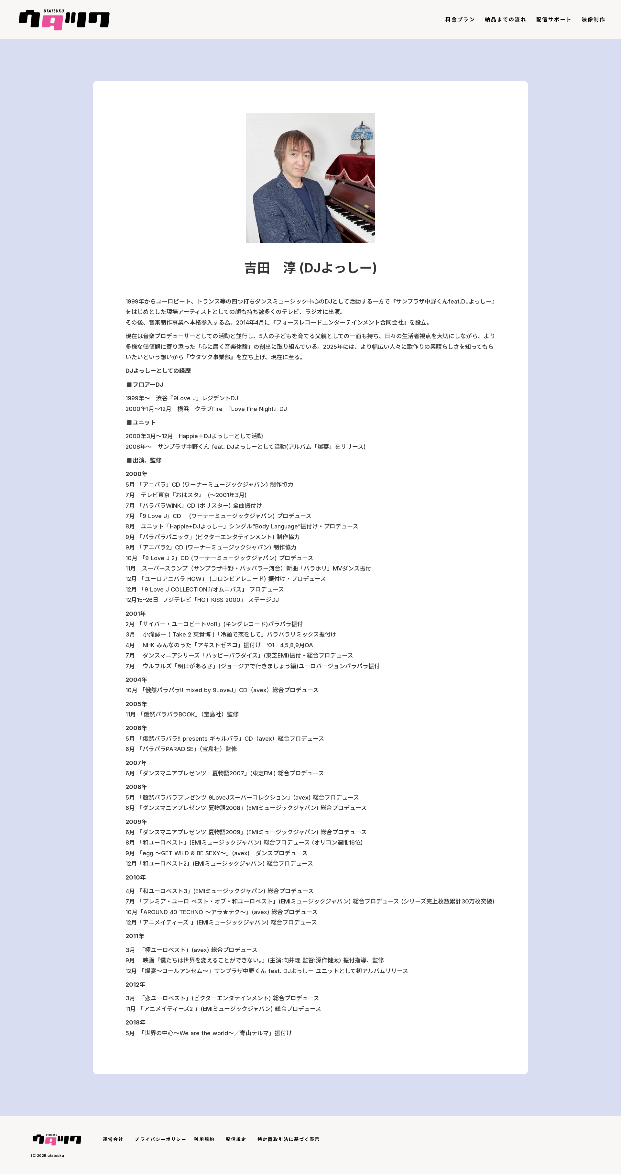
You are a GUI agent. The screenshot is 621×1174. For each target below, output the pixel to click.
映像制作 (593, 19)
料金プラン (460, 19)
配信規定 (236, 1139)
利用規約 (204, 1139)
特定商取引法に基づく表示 (288, 1139)
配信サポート (554, 19)
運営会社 (113, 1139)
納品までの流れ (506, 19)
